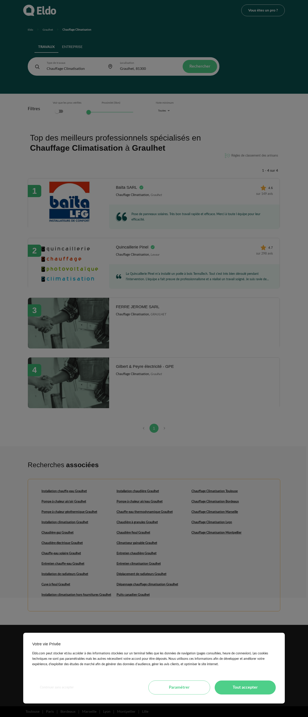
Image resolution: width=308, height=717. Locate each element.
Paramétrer (179, 687)
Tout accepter (245, 687)
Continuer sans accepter (57, 687)
